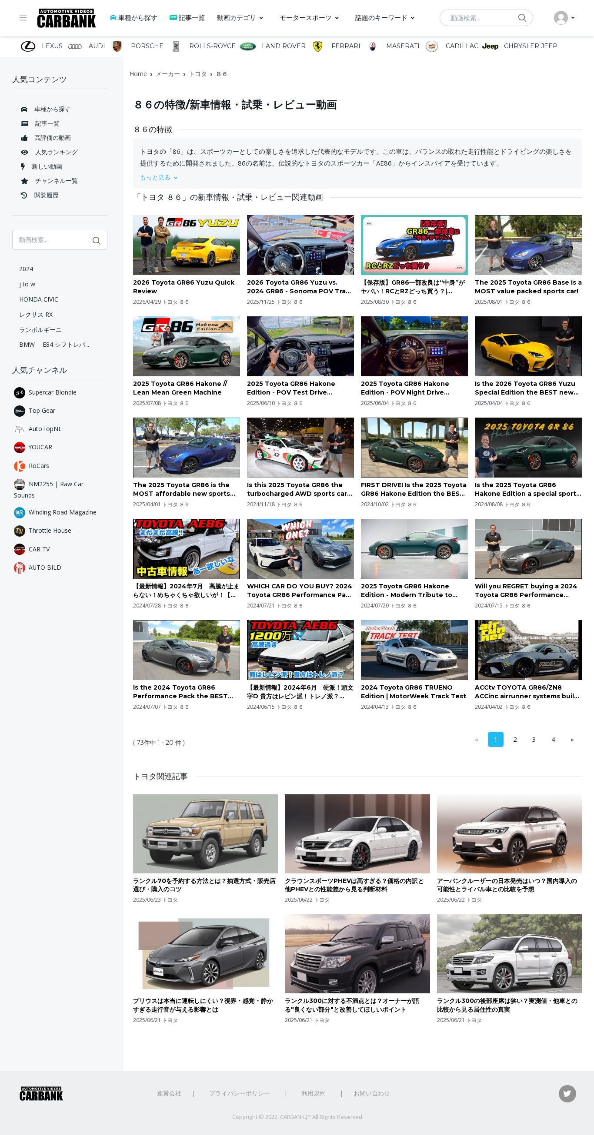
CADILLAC (461, 46)
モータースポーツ (306, 17)
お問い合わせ (372, 1093)
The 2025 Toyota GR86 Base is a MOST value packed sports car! (528, 287)
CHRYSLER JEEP (529, 46)
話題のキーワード (381, 17)
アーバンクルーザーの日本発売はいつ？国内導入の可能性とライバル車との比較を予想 (507, 885)
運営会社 (169, 1093)
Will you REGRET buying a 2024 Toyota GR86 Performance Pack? (526, 590)
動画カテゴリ (236, 17)
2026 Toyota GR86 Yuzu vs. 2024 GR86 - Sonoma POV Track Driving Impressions (300, 287)
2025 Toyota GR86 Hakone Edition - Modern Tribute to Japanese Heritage (406, 590)
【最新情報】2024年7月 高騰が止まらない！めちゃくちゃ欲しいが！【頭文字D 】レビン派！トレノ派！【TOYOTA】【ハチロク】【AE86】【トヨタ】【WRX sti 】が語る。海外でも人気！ (186, 590)
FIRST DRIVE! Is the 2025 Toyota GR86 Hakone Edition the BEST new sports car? (414, 489)
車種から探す (137, 17)
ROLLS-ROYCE (211, 46)
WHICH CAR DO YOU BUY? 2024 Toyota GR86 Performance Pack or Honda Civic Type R (300, 590)
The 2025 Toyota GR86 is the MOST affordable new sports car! (181, 489)
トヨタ (198, 74)
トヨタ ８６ (176, 301)
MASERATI (402, 46)
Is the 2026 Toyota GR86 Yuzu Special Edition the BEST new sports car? (525, 388)
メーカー (168, 74)
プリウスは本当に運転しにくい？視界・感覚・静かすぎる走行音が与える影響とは (203, 1005)
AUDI (96, 46)
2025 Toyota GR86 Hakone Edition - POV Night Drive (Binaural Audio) (405, 388)
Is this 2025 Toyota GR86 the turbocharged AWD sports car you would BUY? (297, 489)
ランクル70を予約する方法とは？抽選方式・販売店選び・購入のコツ (204, 885)
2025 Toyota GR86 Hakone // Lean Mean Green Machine (180, 388)
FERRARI (345, 46)
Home (138, 74)
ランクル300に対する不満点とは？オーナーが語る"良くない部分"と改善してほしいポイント (352, 1005)
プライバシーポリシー (239, 1093)
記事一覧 (192, 17)
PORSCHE (146, 46)
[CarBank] (66, 18)
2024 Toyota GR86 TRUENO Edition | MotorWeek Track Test (413, 692)
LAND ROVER (282, 46)
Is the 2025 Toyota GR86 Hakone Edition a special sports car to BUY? (527, 489)
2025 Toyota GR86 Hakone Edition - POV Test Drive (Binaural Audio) (291, 388)
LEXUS (51, 46)
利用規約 (313, 1093)
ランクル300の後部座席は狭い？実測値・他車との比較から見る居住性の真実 (507, 1005)
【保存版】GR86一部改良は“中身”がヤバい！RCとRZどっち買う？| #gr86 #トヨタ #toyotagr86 (413, 287)
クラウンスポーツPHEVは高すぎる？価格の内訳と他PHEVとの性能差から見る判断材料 (354, 885)
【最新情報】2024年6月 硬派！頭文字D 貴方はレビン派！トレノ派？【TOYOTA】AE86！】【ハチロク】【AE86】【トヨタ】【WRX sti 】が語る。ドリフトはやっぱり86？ (300, 692)
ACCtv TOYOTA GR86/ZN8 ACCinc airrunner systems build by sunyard (526, 692)
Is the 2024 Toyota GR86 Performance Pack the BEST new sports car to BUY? (180, 692)
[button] (357, 177)
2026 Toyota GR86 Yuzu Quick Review (183, 287)
